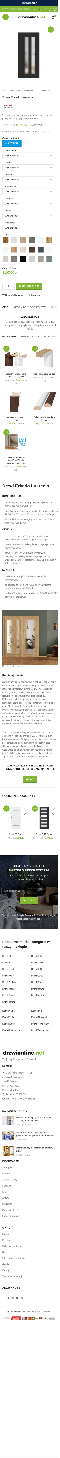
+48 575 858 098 (18, 1094)
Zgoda (33, 1452)
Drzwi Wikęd (37, 963)
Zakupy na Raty (9, 1180)
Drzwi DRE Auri (15, 834)
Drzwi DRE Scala (44, 834)
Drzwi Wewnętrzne (26, 90)
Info (20, 1453)
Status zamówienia (11, 1216)
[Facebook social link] (4, 1298)
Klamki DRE (36, 1011)
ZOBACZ (30, 780)
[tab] (5, 307)
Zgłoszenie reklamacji (12, 1276)
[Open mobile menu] (5, 17)
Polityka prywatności (12, 1246)
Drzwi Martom (38, 995)
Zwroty (5, 1198)
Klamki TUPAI (8, 1017)
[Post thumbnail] (8, 1121)
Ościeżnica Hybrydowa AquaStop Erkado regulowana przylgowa (16, 460)
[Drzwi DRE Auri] (15, 817)
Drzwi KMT (36, 969)
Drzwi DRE (7, 956)
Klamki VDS (7, 1011)
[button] (25, 814)
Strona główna (8, 90)
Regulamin (7, 1240)
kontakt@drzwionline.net (24, 1099)
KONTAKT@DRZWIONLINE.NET (16, 9)
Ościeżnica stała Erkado (44, 374)
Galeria (5, 1264)
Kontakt (6, 1234)
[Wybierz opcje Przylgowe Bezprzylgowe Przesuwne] (28, 204)
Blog (4, 1252)
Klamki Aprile (8, 1024)
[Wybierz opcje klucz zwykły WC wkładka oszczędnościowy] (28, 216)
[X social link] (8, 1298)
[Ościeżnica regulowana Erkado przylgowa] (15, 357)
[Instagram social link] (12, 1298)
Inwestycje (7, 1204)
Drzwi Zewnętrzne (39, 1030)
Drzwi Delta (36, 956)
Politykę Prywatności (26, 915)
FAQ (4, 1192)
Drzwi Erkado (44, 90)
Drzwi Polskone (9, 982)
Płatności (6, 1174)
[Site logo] (32, 17)
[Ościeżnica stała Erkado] (44, 357)
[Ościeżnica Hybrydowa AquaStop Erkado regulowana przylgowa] (15, 441)
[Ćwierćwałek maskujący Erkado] (44, 401)
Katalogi (6, 1270)
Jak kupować (8, 1168)
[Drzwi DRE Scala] (44, 817)
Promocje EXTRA (10, 1210)
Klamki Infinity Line (11, 1030)
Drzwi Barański (9, 1002)
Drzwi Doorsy (8, 995)
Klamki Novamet (39, 1017)
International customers (13, 1258)
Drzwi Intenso (9, 989)
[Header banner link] (29, 3)
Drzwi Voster (8, 976)
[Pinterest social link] (22, 1298)
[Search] (13, 17)
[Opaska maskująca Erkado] (15, 401)
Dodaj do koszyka (29, 286)
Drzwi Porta (8, 963)
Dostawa (6, 1186)
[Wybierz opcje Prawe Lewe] (28, 179)
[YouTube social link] (17, 1298)
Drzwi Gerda (37, 976)
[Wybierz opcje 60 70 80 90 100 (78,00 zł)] (28, 167)
